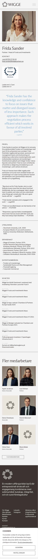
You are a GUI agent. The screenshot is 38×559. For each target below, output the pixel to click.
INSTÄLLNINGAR (19, 553)
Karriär (4, 519)
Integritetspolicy (30, 512)
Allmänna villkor (30, 510)
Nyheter (5, 516)
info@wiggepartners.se (8, 527)
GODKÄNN (19, 547)
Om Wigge (5, 510)
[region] (19, 542)
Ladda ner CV (6, 87)
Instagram (17, 512)
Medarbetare (6, 514)
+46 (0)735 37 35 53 (9, 59)
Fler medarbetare (13, 457)
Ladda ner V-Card (8, 85)
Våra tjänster (6, 512)
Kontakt (5, 521)
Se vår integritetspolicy (25, 542)
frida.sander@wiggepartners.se (12, 61)
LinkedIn (17, 510)
